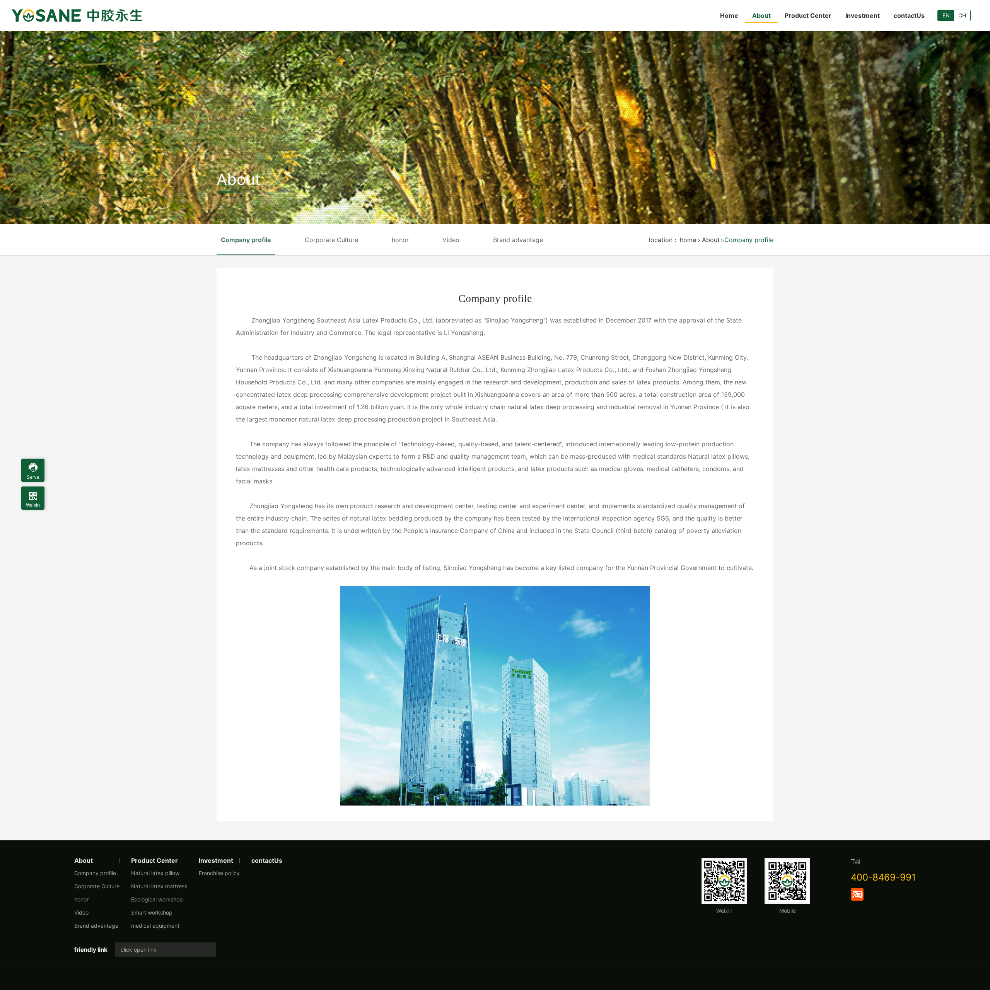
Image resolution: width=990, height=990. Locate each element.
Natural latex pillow (155, 873)
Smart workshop (151, 912)
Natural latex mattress (159, 886)
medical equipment (155, 925)
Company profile (748, 240)
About (761, 15)
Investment (862, 15)
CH (962, 15)
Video (450, 240)
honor (400, 240)
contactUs (909, 15)
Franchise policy (219, 873)
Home (729, 15)
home (688, 240)
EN (946, 15)
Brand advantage (518, 240)
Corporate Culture (331, 240)
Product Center (808, 15)
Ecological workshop (157, 899)
